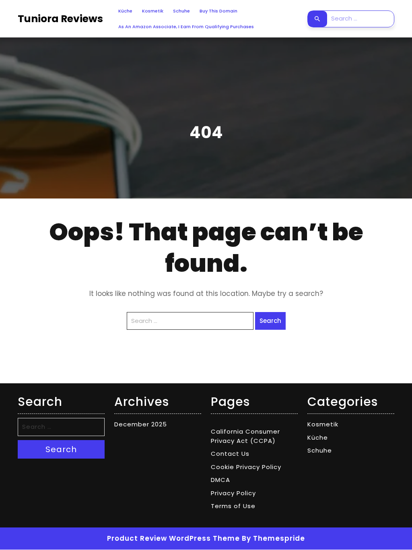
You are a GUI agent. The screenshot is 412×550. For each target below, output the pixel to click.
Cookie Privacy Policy (246, 467)
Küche (125, 11)
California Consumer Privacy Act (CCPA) (245, 436)
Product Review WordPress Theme (173, 538)
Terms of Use (233, 506)
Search (317, 19)
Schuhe (181, 11)
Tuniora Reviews (60, 19)
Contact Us (230, 453)
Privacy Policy (233, 493)
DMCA (220, 480)
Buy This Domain (218, 11)
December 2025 (140, 424)
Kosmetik (152, 11)
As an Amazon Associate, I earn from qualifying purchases (186, 26)
